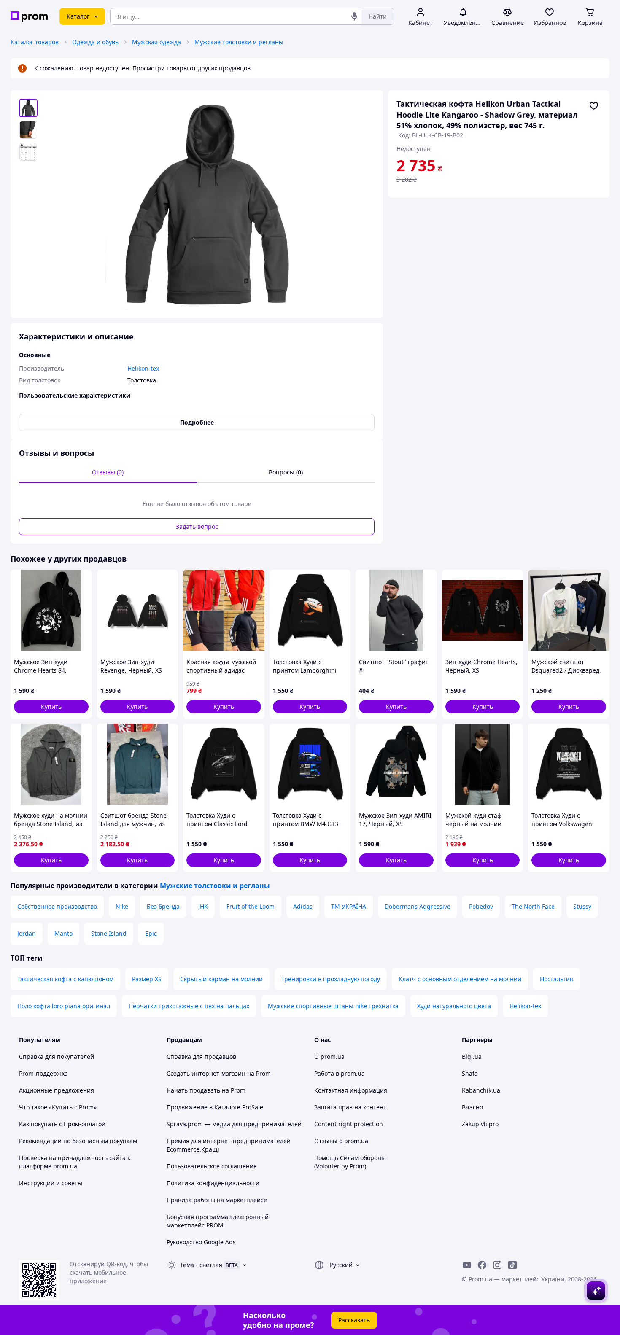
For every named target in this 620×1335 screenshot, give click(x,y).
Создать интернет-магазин (206, 1073)
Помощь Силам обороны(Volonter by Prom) (350, 1162)
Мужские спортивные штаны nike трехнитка (333, 1006)
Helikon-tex (525, 1006)
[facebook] (482, 1265)
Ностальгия (556, 979)
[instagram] (497, 1265)
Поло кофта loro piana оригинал (63, 1006)
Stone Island (109, 933)
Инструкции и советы (50, 1183)
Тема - (201, 1265)
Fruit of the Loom (250, 906)
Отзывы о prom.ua (341, 1141)
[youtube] (467, 1265)
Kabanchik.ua (481, 1090)
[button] (51, 706)
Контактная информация (350, 1090)
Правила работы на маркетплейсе (217, 1200)
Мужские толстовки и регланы (238, 42)
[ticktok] (512, 1265)
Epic (151, 933)
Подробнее (197, 422)
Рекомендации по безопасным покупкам (78, 1141)
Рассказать (354, 1320)
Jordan (26, 933)
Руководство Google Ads (201, 1242)
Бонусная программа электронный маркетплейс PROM (218, 1221)
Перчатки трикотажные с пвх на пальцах (189, 1006)
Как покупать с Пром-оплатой (62, 1124)
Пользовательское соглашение (212, 1166)
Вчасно (472, 1107)
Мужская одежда (156, 42)
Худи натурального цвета (454, 1006)
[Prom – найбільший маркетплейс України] (29, 16)
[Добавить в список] (594, 106)
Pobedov (481, 906)
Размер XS (147, 979)
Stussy (582, 906)
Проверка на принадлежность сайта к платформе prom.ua (74, 1162)
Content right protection (348, 1124)
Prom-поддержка (43, 1073)
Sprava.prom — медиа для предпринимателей (234, 1124)
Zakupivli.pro (480, 1124)
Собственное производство (57, 906)
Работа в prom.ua (339, 1073)
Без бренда (163, 906)
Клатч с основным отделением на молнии (460, 979)
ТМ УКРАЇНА (348, 906)
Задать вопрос (197, 526)
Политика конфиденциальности (213, 1183)
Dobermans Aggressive (417, 906)
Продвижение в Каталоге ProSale (215, 1107)
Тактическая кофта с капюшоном (65, 979)
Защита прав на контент (350, 1107)
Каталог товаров (35, 42)
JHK (203, 906)
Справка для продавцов (201, 1056)
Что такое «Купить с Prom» (58, 1107)
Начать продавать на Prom (206, 1090)
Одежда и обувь (95, 42)
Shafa (470, 1073)
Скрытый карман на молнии (221, 979)
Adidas (303, 906)
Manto (63, 933)
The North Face (533, 906)
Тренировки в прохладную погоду (330, 979)
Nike (122, 906)
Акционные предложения (56, 1090)
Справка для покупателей (56, 1056)
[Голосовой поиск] (354, 16)
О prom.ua (329, 1056)
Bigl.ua (472, 1056)
